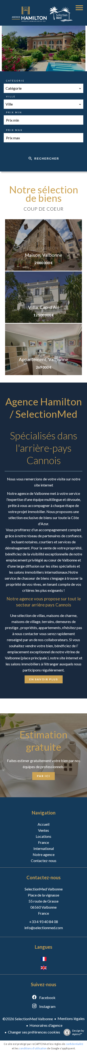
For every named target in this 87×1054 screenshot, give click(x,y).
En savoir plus (43, 679)
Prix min (14, 112)
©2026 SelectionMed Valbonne (28, 1018)
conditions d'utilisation (33, 1048)
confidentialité (74, 1043)
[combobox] (43, 88)
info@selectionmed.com (43, 927)
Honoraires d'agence (45, 1025)
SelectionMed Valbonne (44, 889)
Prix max (14, 130)
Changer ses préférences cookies (34, 1032)
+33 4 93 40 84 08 (43, 921)
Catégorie (15, 80)
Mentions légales (71, 1018)
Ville (11, 96)
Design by (78, 1032)
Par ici (43, 776)
